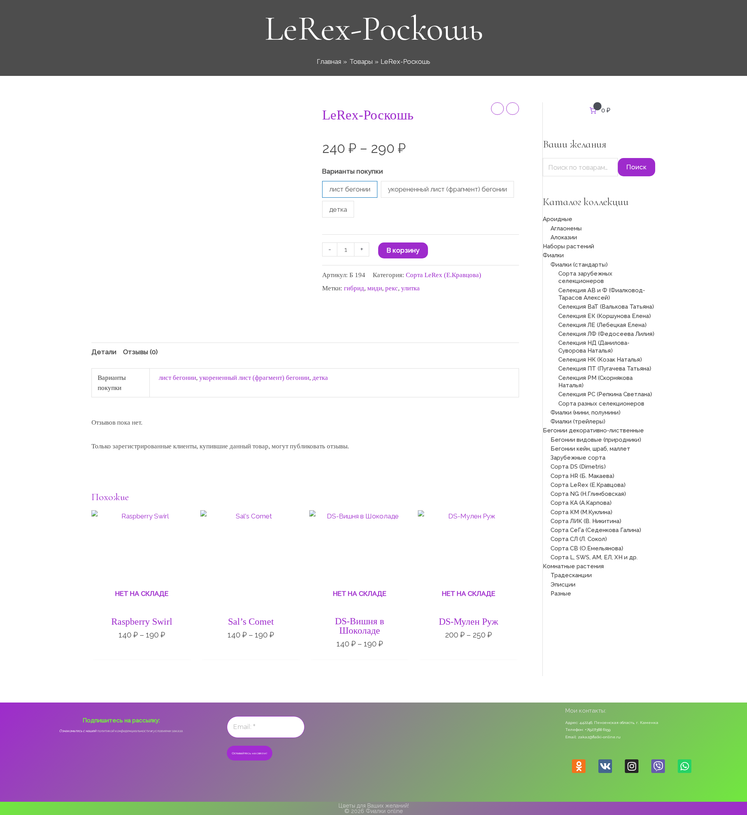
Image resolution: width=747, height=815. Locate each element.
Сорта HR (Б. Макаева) (582, 476)
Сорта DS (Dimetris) (578, 466)
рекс (391, 288)
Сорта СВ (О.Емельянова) (587, 548)
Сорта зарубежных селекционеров (585, 277)
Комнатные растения (573, 566)
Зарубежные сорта (578, 457)
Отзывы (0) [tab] (140, 352)
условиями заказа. (168, 731)
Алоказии (564, 237)
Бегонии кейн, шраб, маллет (590, 448)
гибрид (354, 288)
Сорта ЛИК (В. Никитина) (586, 521)
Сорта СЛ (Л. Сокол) (579, 539)
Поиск (636, 167)
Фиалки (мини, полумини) (586, 412)
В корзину (403, 250)
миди (374, 288)
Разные (561, 593)
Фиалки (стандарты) (579, 264)
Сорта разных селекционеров (601, 403)
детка (320, 377)
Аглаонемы (566, 228)
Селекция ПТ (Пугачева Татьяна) (604, 368)
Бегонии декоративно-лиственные (593, 430)
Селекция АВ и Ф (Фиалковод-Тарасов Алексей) (601, 294)
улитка (410, 288)
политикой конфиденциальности (123, 731)
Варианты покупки (352, 171)
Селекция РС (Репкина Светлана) (605, 394)
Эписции (563, 584)
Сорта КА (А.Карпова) (581, 502)
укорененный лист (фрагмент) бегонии (254, 377)
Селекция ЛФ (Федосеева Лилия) (606, 333)
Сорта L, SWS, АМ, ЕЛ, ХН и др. (594, 557)
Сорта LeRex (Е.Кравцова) (443, 275)
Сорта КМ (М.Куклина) (581, 512)
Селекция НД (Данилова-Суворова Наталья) (594, 346)
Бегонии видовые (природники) (596, 439)
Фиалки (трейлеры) (578, 421)
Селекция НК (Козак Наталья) (600, 359)
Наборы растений (568, 246)
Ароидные (557, 219)
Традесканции (571, 575)
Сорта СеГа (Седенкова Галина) (596, 530)
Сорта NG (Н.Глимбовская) (588, 493)
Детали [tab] (103, 352)
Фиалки (553, 255)
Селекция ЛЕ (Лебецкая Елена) (602, 324)
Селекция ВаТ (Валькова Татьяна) (606, 306)
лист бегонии (177, 377)
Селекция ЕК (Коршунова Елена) (604, 316)
